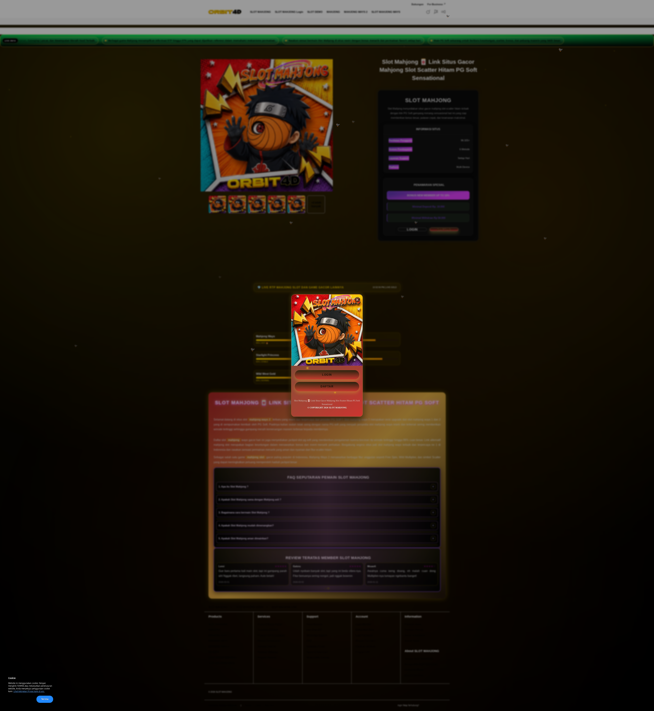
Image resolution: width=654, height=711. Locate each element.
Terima (44, 699)
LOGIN (327, 374)
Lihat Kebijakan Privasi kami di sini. (29, 691)
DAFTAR (327, 386)
